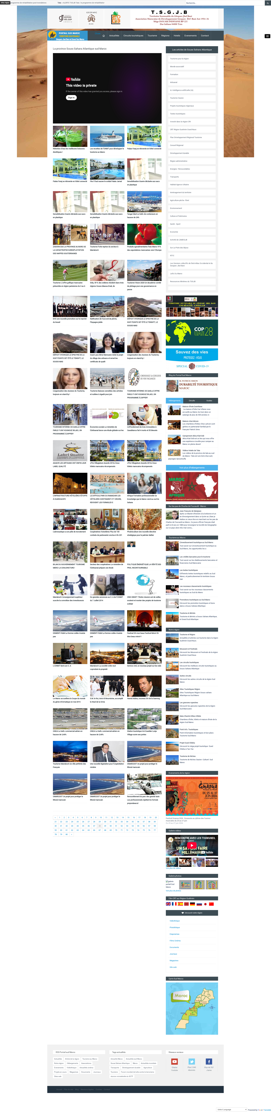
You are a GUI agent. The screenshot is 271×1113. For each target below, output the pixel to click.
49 (105, 826)
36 (138, 822)
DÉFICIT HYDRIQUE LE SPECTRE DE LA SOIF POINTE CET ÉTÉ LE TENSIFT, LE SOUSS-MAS (143, 322)
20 (156, 817)
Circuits (192, 401)
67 (100, 830)
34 (127, 822)
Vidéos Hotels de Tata (191, 450)
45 (83, 826)
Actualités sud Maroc (134, 1059)
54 (133, 826)
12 (112, 817)
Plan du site (68, 1089)
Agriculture (148, 1068)
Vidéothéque (175, 921)
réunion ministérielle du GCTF (122, 1076)
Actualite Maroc (117, 1059)
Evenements (190, 35)
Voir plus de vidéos (173, 868)
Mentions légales (87, 1089)
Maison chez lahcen (190, 421)
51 (116, 826)
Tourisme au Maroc (89, 1059)
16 (134, 817)
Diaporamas (174, 934)
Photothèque (175, 927)
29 (100, 822)
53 (127, 826)
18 (145, 817)
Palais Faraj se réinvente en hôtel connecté (144, 149)
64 (83, 830)
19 (150, 817)
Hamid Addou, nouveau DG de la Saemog (143, 698)
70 (116, 830)
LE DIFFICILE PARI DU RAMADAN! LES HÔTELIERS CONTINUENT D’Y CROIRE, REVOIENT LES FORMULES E (105, 499)
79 (61, 834)
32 (116, 822)
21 (56, 822)
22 (61, 822)
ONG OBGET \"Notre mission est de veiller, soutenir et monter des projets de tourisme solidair (144, 600)
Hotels (177, 35)
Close (97, 33)
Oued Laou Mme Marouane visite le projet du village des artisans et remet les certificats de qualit (106, 358)
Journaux (173, 954)
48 (100, 826)
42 (67, 826)
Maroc (135, 1063)
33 (122, 822)
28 (94, 822)
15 (128, 817)
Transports (115, 1068)
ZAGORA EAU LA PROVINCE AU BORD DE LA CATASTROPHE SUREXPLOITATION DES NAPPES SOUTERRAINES (69, 250)
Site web (173, 967)
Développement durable (131, 1068)
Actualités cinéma (86, 1068)
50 (111, 826)
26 (83, 822)
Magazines (174, 960)
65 (89, 830)
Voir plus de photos (173, 891)
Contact (205, 35)
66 (94, 830)
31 (111, 822)
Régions (165, 35)
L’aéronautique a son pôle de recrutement (69, 532)
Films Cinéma (175, 941)
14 (123, 817)
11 (106, 817)
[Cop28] (192, 332)
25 (78, 822)
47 (94, 826)
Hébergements (175, 401)
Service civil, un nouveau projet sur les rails (144, 666)
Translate (267, 1110)
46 (89, 826)
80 (67, 834)
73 (133, 830)
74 (138, 830)
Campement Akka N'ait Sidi (193, 436)
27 (89, 822)
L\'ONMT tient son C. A (62, 666)
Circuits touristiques (133, 35)
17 (139, 817)
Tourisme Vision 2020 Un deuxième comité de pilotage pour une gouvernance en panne (144, 286)
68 (105, 830)
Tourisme (152, 35)
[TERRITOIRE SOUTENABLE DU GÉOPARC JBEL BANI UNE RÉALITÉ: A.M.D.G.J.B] (192, 306)
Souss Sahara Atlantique (120, 1063)
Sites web (57, 1076)
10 (101, 817)
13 (117, 817)
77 (155, 830)
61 (67, 830)
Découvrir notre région (193, 913)
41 (61, 826)
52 (122, 826)
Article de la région (72, 1059)
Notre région (59, 1063)
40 (56, 826)
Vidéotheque (71, 1068)
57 (149, 826)
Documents (174, 947)
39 (155, 822)
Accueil (59, 1089)
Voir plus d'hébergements (192, 467)
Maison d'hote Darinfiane (192, 406)
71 (122, 830)
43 (72, 826)
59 (56, 830)
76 (149, 830)
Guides (209, 401)
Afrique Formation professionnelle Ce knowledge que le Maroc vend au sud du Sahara (143, 499)
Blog (77, 1089)
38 (149, 822)
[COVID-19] (192, 361)
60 (61, 830)
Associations (86, 1063)
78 (56, 834)
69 (111, 830)
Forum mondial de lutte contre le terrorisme (137, 1072)
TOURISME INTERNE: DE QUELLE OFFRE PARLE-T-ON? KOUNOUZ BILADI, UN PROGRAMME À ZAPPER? (143, 394)
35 (133, 822)
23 (67, 822)
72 (127, 830)
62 (72, 830)
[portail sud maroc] (66, 35)
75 (144, 830)
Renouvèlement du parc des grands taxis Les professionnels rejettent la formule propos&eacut (143, 799)
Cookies (99, 1089)
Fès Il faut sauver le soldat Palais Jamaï (106, 181)
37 (144, 822)
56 (144, 826)
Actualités (114, 35)
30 (105, 822)
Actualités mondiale (148, 1063)
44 (78, 826)
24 (72, 822)
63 (78, 830)
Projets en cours (60, 1072)
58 (155, 826)
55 (138, 826)
